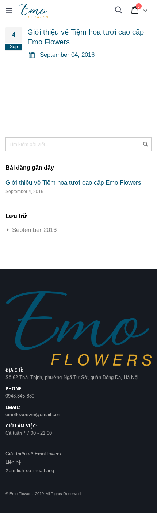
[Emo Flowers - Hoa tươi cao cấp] (33, 11)
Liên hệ (13, 462)
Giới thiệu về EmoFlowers (33, 454)
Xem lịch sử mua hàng (29, 470)
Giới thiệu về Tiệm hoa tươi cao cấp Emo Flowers (73, 182)
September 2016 (34, 229)
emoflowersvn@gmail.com (33, 414)
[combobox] (78, 144)
